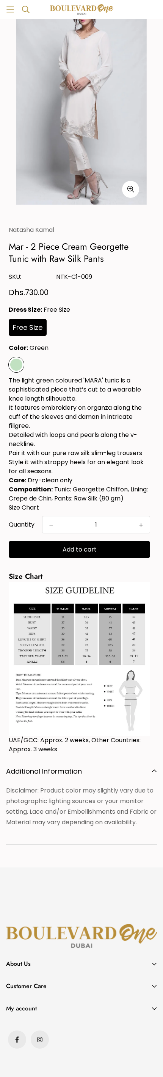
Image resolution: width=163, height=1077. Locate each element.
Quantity (21, 524)
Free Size (27, 327)
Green (16, 364)
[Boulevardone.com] (81, 9)
